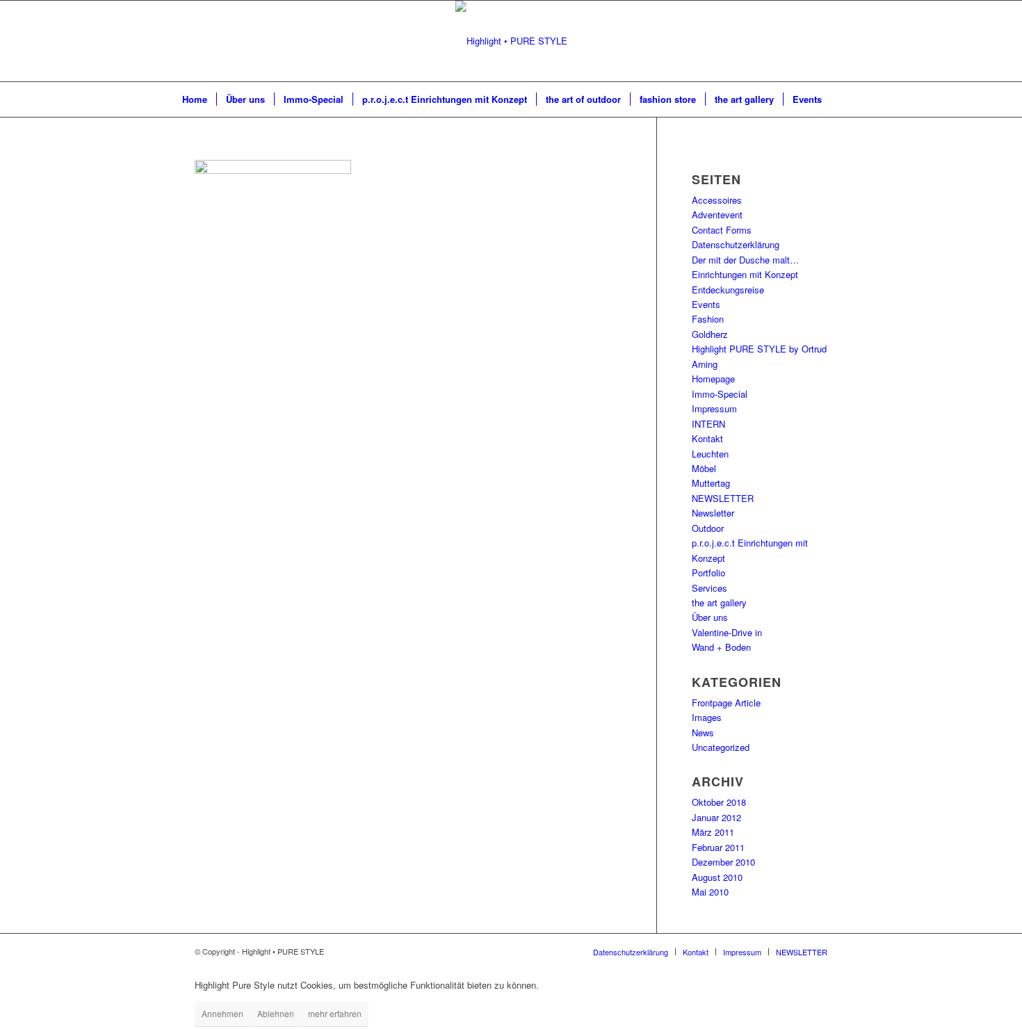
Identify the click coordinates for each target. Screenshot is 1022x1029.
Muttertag (711, 482)
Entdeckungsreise (728, 289)
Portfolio (708, 572)
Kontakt (707, 438)
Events (706, 304)
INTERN (708, 423)
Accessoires (717, 199)
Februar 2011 (718, 847)
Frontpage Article (726, 702)
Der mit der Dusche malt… (745, 259)
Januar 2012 (716, 817)
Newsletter (713, 512)
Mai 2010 (710, 891)
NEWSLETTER (723, 498)
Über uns (710, 617)
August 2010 (717, 877)
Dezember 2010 (723, 861)
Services (709, 587)
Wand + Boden (721, 647)
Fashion (708, 318)
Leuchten (710, 453)
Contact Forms (722, 229)
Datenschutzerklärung (735, 244)
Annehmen (222, 1013)
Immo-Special (719, 393)
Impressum (714, 408)
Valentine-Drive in (727, 632)
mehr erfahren (335, 1013)
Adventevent (717, 214)
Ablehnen (275, 1013)
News (703, 732)
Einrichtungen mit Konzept (745, 274)
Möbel (704, 468)
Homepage (713, 378)
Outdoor (708, 528)
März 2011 (713, 831)
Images (707, 717)
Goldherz (710, 334)
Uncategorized (720, 747)
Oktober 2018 (719, 802)
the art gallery (719, 602)
